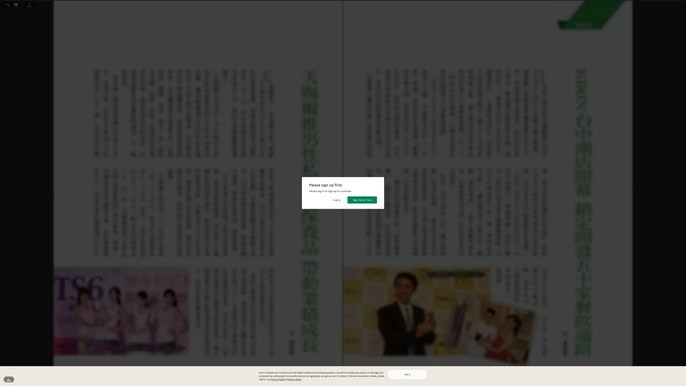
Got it (407, 374)
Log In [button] (336, 200)
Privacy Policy (277, 379)
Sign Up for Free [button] (362, 200)
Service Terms (294, 379)
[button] (7, 5)
